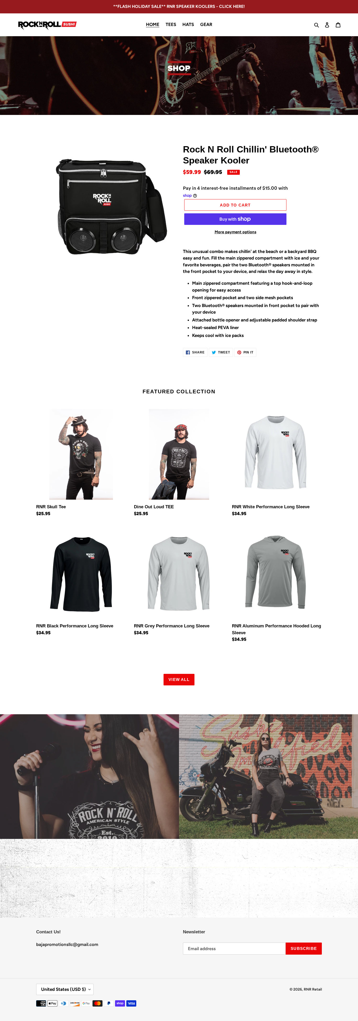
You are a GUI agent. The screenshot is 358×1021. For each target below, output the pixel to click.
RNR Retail (313, 989)
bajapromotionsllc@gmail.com (67, 944)
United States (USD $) (63, 989)
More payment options (235, 232)
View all (179, 679)
